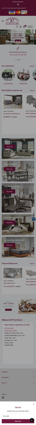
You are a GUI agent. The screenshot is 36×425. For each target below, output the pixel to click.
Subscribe (18, 421)
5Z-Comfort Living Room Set (12, 113)
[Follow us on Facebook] (3, 397)
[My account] (20, 27)
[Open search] (17, 27)
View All (32, 66)
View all (32, 90)
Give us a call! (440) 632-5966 (18, 54)
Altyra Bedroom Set (9, 283)
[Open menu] (2, 21)
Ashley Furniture (9, 111)
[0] (24, 27)
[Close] (33, 404)
